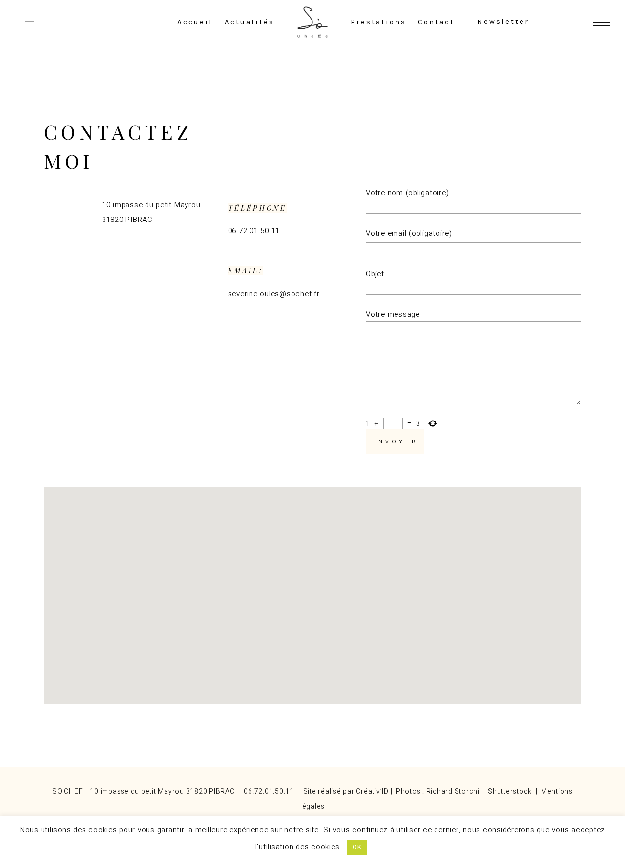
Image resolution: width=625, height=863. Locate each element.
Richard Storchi (452, 791)
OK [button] (357, 847)
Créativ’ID (372, 791)
